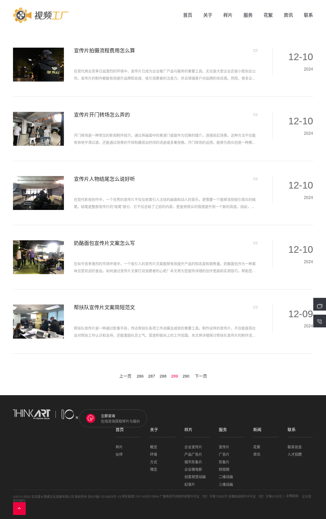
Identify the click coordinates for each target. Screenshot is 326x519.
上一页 (125, 376)
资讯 (288, 15)
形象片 (224, 462)
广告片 (224, 454)
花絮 (268, 15)
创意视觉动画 (195, 476)
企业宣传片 (193, 447)
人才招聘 (295, 454)
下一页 (201, 376)
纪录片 (189, 484)
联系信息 (295, 447)
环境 (153, 454)
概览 (153, 447)
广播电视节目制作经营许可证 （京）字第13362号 (193, 496)
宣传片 (224, 447)
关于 (207, 15)
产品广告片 (193, 454)
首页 (187, 15)
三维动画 (226, 484)
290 (186, 376)
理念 (153, 469)
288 (163, 376)
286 (140, 376)
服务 (248, 15)
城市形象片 (193, 462)
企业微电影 (193, 469)
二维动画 (226, 476)
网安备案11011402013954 (140, 496)
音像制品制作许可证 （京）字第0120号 (255, 496)
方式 (153, 462)
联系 (308, 15)
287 (151, 376)
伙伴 (119, 454)
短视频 (224, 469)
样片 (228, 15)
